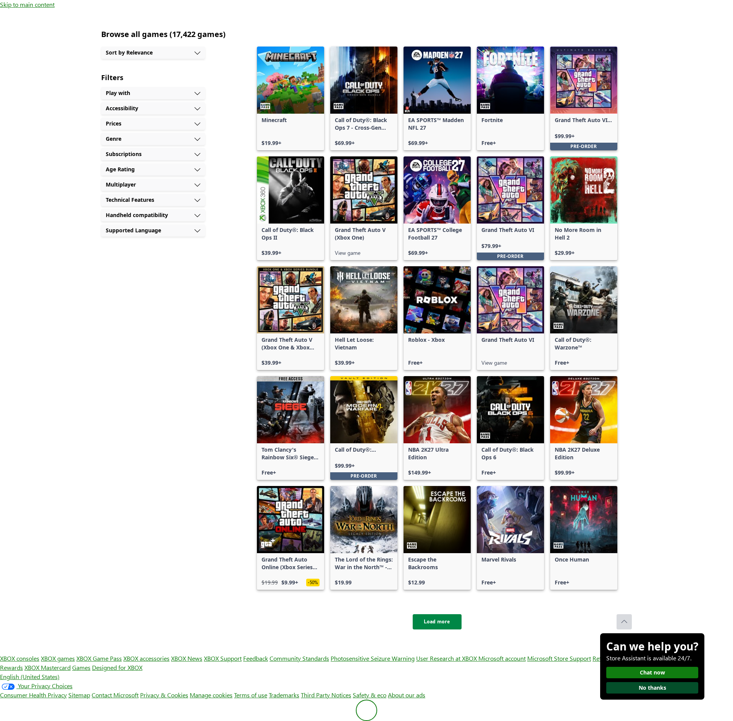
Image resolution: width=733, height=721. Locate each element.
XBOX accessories (146, 658)
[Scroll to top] (624, 621)
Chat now (652, 672)
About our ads (406, 695)
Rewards (11, 667)
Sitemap (79, 695)
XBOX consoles (19, 658)
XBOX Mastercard (47, 667)
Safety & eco (369, 695)
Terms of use (250, 695)
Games (81, 667)
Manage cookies (211, 695)
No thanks (652, 687)
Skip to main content (27, 4)
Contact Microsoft (115, 695)
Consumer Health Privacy (33, 695)
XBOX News (186, 658)
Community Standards (299, 658)
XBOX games (58, 658)
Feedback (255, 658)
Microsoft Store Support (559, 658)
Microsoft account (502, 658)
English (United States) (30, 677)
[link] (290, 98)
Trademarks (284, 695)
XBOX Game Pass (99, 658)
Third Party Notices (326, 695)
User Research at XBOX (447, 658)
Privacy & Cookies (164, 695)
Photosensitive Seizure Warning (373, 658)
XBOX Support (223, 658)
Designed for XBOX (117, 667)
